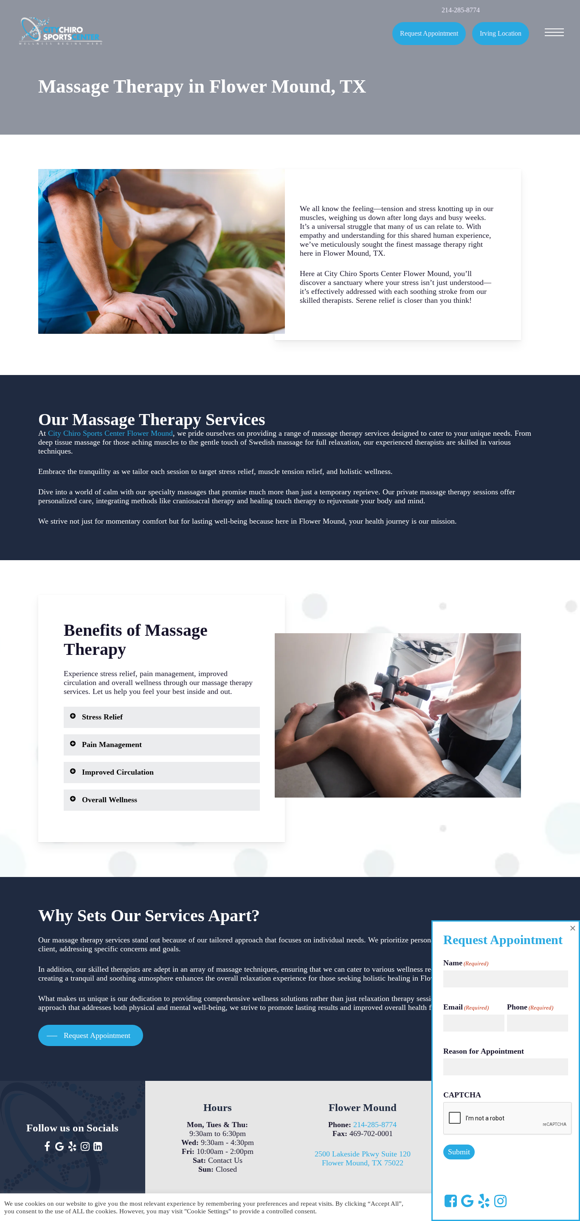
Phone (530, 1007)
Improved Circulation (118, 772)
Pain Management (112, 744)
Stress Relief (102, 717)
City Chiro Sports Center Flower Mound (110, 433)
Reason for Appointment (483, 1051)
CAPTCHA (462, 1095)
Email (466, 1007)
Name (465, 963)
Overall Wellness (109, 799)
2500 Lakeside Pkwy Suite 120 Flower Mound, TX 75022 (363, 1158)
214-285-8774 (375, 1124)
